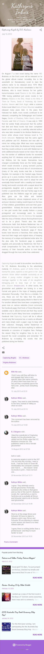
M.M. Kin (14, 372)
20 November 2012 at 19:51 (21, 536)
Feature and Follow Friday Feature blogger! (18, 558)
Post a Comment (10, 542)
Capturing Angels (9, 358)
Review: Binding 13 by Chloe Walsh (16, 585)
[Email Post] (3, 353)
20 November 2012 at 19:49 (21, 504)
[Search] (40, 4)
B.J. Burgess (16, 432)
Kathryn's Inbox (22, 8)
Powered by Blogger (23, 645)
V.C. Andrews (24, 358)
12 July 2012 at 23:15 (19, 409)
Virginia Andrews (9, 362)
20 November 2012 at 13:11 (21, 475)
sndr (27, 649)
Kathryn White (16, 398)
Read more (37, 578)
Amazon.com (19, 286)
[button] (40, 30)
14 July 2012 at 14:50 (19, 425)
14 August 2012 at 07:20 (20, 449)
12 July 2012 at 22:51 (19, 391)
